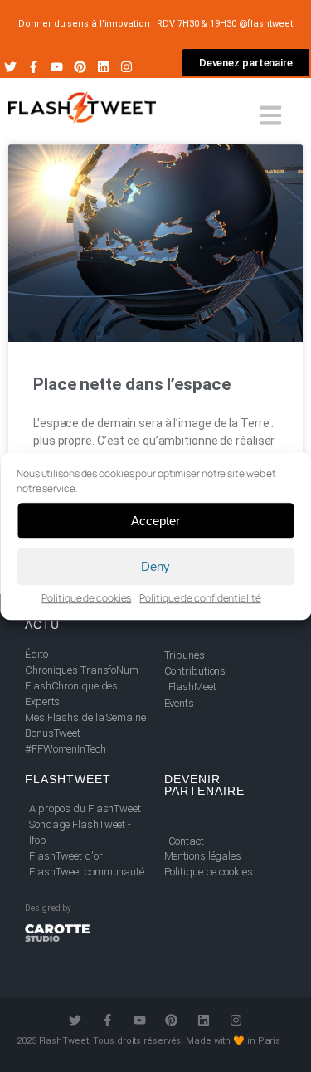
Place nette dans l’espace (132, 384)
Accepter (155, 521)
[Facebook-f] (33, 67)
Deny (155, 566)
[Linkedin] (103, 67)
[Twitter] (10, 67)
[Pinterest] (80, 67)
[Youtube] (57, 67)
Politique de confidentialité (199, 598)
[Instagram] (126, 67)
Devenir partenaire (204, 784)
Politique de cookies (86, 598)
